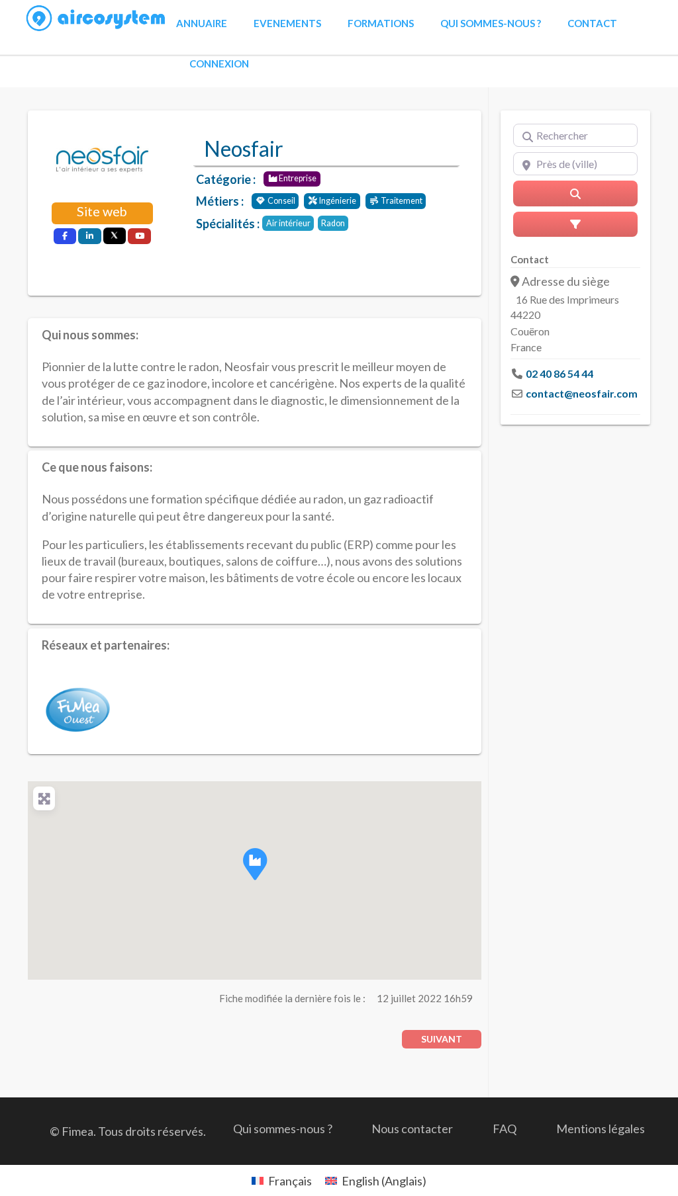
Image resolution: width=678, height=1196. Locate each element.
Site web (102, 211)
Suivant (441, 1039)
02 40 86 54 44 (559, 373)
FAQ (504, 1128)
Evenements (287, 23)
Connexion (219, 63)
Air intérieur (288, 223)
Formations (381, 23)
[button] (255, 864)
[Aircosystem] (96, 18)
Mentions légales (600, 1128)
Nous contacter (412, 1128)
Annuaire (201, 23)
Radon (333, 223)
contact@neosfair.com (582, 393)
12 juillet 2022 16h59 (425, 998)
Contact (592, 23)
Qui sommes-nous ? (490, 23)
